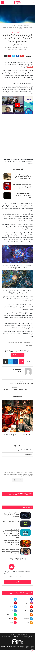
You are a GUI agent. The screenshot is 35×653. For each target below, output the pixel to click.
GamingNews (28, 342)
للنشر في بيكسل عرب (27, 637)
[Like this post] (21, 56)
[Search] (2, 2)
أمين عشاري (16, 45)
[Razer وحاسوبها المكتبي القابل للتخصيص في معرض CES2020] (25, 515)
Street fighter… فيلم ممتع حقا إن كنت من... (17, 434)
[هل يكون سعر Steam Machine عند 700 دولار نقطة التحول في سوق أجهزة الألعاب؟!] (7, 176)
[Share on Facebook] (17, 56)
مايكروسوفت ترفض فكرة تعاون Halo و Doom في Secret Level (11, 542)
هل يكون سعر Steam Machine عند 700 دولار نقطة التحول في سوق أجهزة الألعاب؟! (23, 176)
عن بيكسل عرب (22, 635)
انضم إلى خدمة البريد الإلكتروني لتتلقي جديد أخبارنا (17, 572)
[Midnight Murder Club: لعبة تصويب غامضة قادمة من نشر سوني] (7, 195)
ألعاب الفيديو (12, 25)
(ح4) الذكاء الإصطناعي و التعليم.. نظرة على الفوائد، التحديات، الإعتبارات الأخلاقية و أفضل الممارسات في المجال (11, 533)
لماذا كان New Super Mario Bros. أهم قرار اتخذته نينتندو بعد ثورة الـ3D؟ (10, 551)
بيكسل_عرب (29, 345)
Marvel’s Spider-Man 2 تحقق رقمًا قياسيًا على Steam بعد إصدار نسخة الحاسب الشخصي (22, 186)
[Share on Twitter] (13, 56)
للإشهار (16, 637)
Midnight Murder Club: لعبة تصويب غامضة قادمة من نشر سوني (24, 195)
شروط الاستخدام (6, 637)
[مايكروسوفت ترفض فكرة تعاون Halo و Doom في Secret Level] (25, 543)
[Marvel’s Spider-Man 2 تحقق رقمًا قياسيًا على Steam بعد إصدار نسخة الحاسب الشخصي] (7, 186)
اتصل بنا (13, 635)
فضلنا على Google (17, 355)
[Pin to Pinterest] (9, 56)
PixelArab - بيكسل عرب (23, 25)
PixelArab (19, 342)
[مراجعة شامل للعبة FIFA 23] (25, 523)
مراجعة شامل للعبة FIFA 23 (11, 521)
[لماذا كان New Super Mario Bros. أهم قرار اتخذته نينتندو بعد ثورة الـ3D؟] (25, 551)
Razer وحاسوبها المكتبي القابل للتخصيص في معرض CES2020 (11, 514)
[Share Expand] (5, 56)
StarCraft (11, 342)
